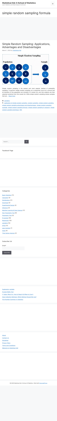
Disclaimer (5, 340)
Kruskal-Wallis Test (8, 292)
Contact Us (5, 338)
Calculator (5, 197)
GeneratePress (43, 383)
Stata (3, 230)
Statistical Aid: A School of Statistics (19, 3)
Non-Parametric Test (8, 213)
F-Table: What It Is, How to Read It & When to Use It (17, 294)
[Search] (26, 141)
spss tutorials (6, 228)
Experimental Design (8, 205)
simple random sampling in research (39, 107)
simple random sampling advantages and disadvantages (19, 105)
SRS (21, 110)
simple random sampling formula (17, 107)
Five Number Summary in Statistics (12, 299)
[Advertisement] (28, 29)
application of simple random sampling (15, 103)
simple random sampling (46, 103)
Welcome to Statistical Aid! (10, 348)
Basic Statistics (6, 195)
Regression (5, 220)
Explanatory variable (8, 289)
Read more (12, 96)
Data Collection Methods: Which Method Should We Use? (19, 297)
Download (5, 203)
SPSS (3, 225)
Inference (5, 208)
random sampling (33, 103)
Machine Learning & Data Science (12, 210)
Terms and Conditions (8, 345)
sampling (7, 101)
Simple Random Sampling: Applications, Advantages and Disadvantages (26, 45)
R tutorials (5, 218)
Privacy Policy (6, 343)
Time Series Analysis (8, 233)
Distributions (6, 200)
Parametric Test (7, 215)
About (4, 335)
